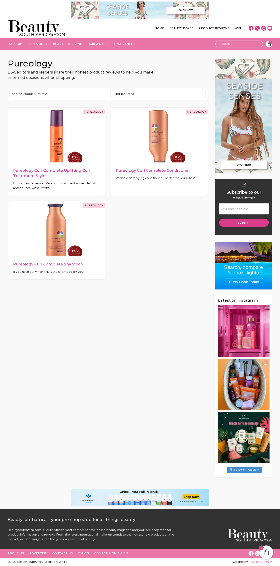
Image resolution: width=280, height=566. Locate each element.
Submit (244, 222)
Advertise (38, 553)
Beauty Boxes (182, 28)
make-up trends (110, 534)
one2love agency (260, 562)
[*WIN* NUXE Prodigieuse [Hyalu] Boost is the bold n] (244, 331)
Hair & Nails (98, 44)
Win (238, 28)
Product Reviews (214, 28)
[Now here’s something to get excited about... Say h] (244, 384)
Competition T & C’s (111, 553)
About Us (16, 553)
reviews (49, 534)
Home (159, 28)
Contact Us (62, 553)
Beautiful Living (67, 44)
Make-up (15, 44)
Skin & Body (38, 44)
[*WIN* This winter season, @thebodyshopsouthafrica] (244, 437)
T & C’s (83, 553)
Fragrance (123, 44)
